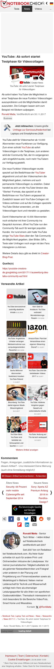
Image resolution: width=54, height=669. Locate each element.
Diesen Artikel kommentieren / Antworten (25, 476)
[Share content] (4, 519)
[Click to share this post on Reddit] (41, 519)
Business (8, 118)
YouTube (26, 147)
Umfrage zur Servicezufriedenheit (30, 129)
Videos (38, 8)
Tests (16, 8)
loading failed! (7, 631)
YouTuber (40, 172)
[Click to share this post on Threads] (18, 519)
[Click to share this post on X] (33, 519)
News (27, 8)
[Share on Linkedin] (27, 524)
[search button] (43, 3)
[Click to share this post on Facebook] (11, 519)
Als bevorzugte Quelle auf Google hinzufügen (30, 510)
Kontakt (44, 655)
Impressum (10, 655)
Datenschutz (31, 655)
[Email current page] (34, 524)
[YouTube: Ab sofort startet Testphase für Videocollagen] (27, 74)
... (50, 8)
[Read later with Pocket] (49, 519)
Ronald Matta (8, 114)
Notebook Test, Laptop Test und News (18, 615)
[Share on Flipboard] (19, 524)
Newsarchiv (47, 615)
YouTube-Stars (17, 235)
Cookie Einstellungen (19, 659)
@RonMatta (44, 606)
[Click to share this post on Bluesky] (26, 519)
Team (21, 655)
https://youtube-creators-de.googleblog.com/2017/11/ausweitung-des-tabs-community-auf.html (25, 272)
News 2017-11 (9, 619)
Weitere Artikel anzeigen (27, 449)
